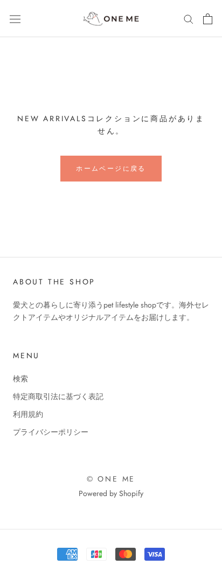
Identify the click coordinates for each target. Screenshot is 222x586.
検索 (20, 378)
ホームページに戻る (111, 168)
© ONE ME (111, 478)
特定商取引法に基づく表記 (58, 396)
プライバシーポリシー (50, 432)
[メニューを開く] (15, 18)
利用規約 (28, 414)
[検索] (188, 18)
